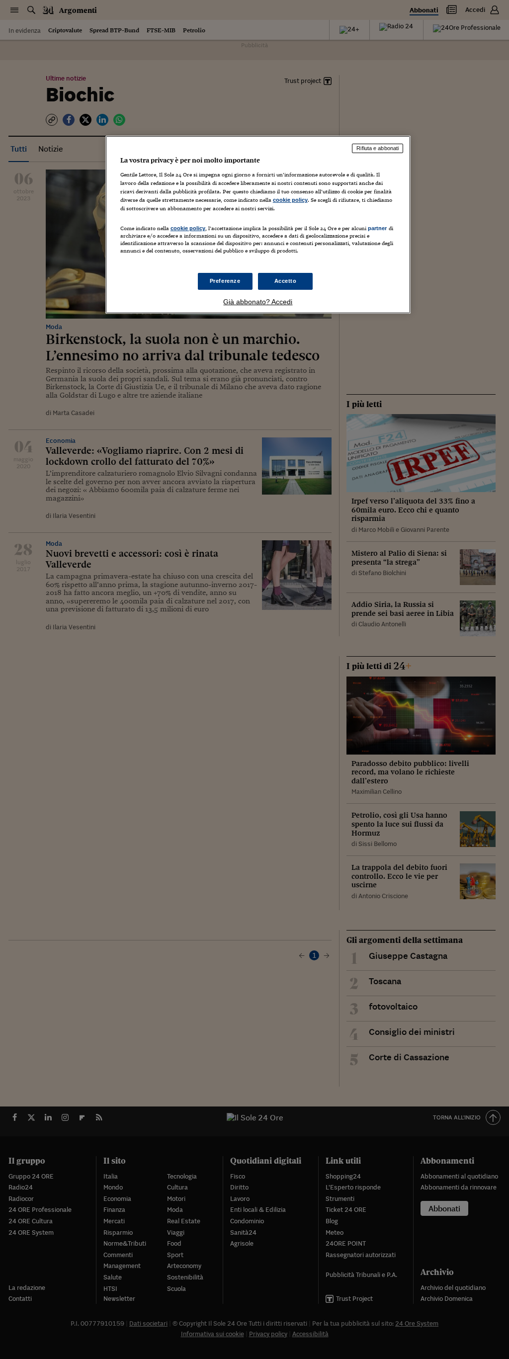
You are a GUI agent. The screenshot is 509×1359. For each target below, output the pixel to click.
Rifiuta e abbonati (377, 148)
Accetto (285, 281)
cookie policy (290, 200)
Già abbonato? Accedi (257, 302)
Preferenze (225, 281)
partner (377, 228)
